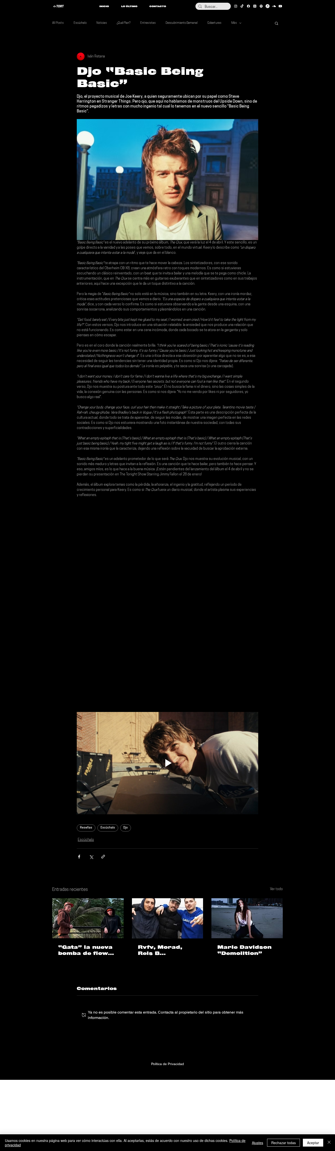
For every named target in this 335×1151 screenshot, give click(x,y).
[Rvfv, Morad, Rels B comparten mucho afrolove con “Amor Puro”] (167, 918)
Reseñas (86, 827)
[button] (276, 23)
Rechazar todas (283, 1142)
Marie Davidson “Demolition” (244, 950)
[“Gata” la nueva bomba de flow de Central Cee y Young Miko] (88, 918)
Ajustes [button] (257, 1142)
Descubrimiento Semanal (182, 23)
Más (234, 23)
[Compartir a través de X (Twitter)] (91, 856)
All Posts (58, 23)
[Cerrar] (329, 1142)
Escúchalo (80, 23)
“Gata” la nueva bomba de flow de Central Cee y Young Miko (86, 950)
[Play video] (167, 763)
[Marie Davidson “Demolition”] (247, 918)
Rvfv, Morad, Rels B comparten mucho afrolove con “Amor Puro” (167, 950)
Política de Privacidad (167, 1064)
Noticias (101, 23)
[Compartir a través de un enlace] (103, 856)
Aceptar (313, 1142)
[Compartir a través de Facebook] (79, 856)
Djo (125, 827)
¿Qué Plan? (123, 23)
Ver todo (276, 889)
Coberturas (214, 23)
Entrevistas (148, 23)
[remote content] (167, 546)
